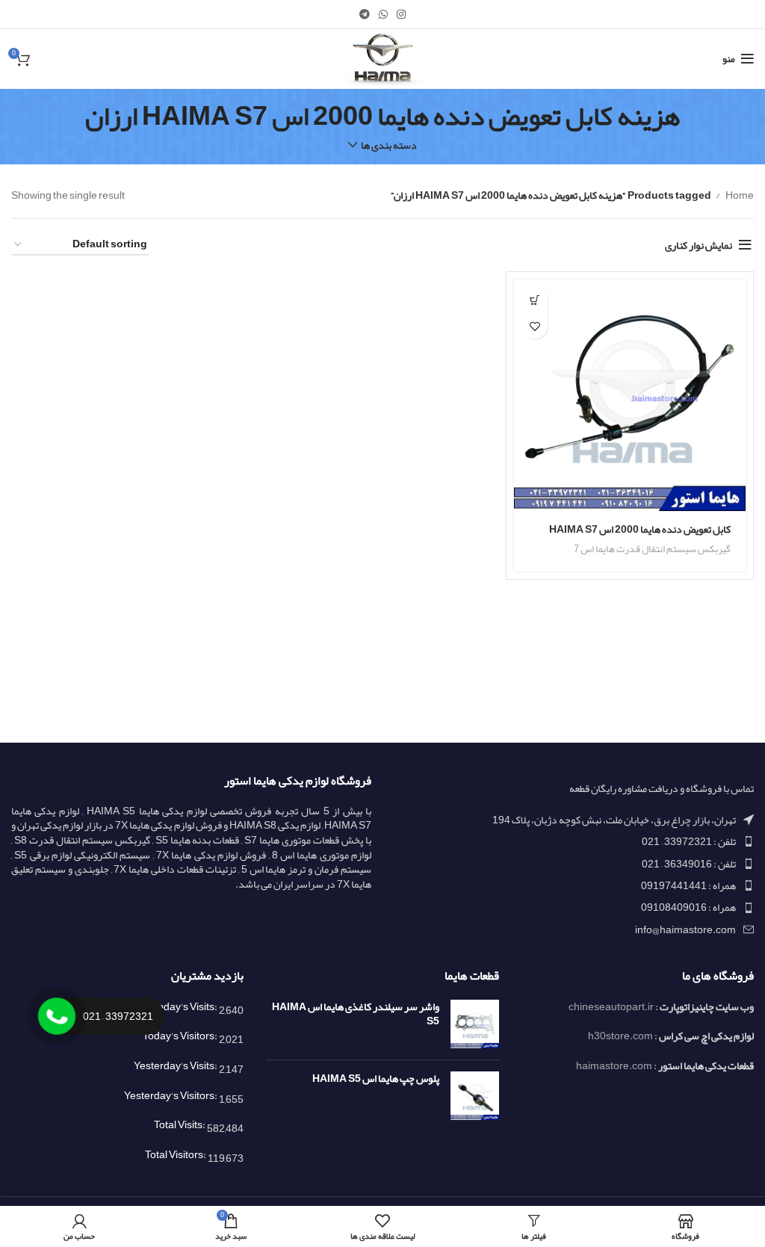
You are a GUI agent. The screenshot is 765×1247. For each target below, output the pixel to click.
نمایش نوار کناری (698, 245)
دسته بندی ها (389, 145)
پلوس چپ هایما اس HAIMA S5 (375, 1078)
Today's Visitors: (181, 1035)
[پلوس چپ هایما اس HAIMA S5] (474, 1095)
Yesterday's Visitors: (171, 1095)
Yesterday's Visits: (176, 1065)
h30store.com (620, 1035)
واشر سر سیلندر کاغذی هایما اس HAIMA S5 (355, 1014)
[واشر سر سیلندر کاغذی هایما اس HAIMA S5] (474, 1024)
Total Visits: (180, 1124)
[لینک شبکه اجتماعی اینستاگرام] (401, 14)
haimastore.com (614, 1065)
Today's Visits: (185, 1006)
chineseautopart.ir (611, 1006)
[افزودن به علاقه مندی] (534, 326)
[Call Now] (56, 1016)
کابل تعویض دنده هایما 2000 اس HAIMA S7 (640, 529)
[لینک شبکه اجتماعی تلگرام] (364, 14)
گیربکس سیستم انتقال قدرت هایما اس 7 (652, 549)
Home (739, 195)
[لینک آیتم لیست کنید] (574, 841)
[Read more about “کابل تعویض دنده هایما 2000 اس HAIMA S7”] (534, 300)
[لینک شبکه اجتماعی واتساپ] (383, 14)
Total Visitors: (176, 1154)
